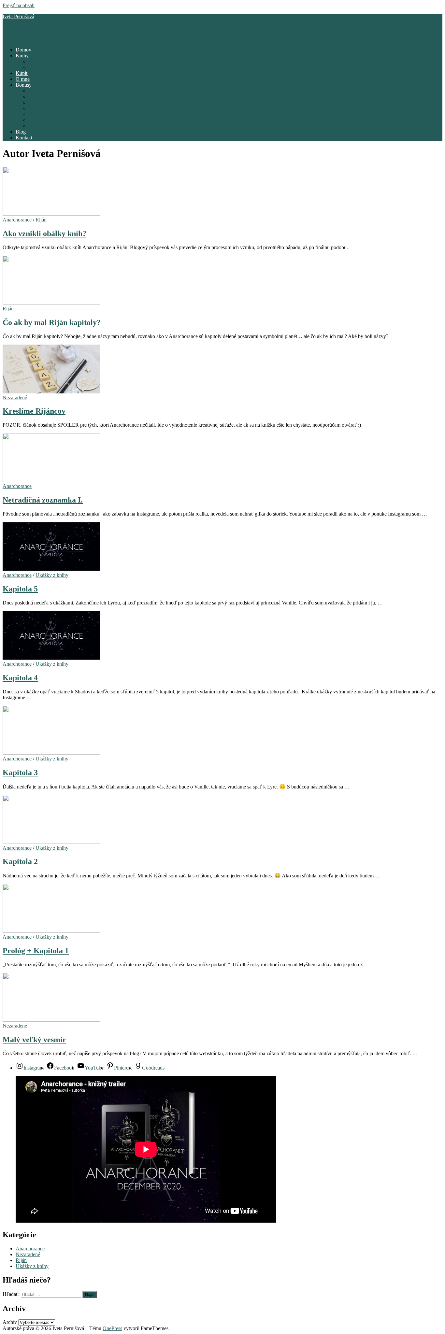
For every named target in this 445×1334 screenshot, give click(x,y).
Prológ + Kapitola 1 (36, 950)
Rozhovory (40, 90)
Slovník (37, 108)
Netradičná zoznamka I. (43, 500)
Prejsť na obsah (19, 5)
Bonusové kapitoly (48, 96)
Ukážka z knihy (45, 120)
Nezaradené (15, 397)
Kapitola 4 (20, 678)
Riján (41, 219)
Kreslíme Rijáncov (34, 411)
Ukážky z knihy (52, 575)
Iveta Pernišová (18, 16)
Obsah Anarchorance (50, 114)
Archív (10, 1322)
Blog (21, 132)
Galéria (36, 126)
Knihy (22, 55)
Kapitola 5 (20, 589)
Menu (9, 38)
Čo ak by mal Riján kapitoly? (52, 322)
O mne (23, 79)
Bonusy (24, 85)
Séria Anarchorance (49, 61)
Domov (23, 49)
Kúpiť (22, 73)
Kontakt (24, 137)
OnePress (112, 1328)
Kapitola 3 (20, 772)
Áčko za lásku (43, 67)
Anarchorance (17, 219)
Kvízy (35, 102)
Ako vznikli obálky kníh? (44, 233)
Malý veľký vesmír (34, 1039)
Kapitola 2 (20, 861)
